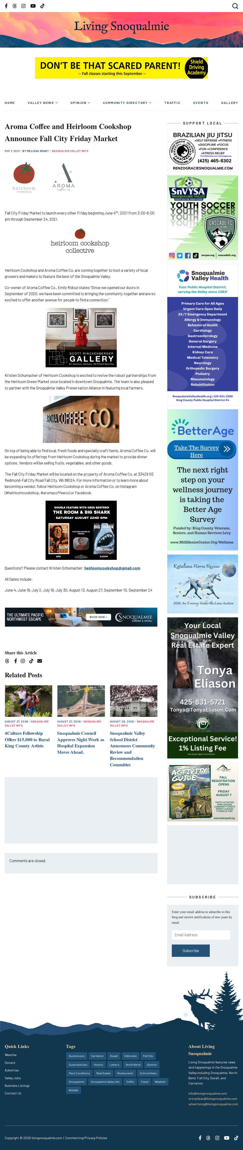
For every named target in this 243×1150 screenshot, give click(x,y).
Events (201, 103)
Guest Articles (78, 1064)
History (98, 1064)
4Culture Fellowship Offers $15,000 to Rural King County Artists (27, 739)
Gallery (229, 103)
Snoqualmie (76, 1081)
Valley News (41, 103)
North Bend (133, 1064)
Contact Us (13, 1093)
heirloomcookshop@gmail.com (112, 568)
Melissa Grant (38, 150)
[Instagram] (24, 662)
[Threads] (9, 662)
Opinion (78, 103)
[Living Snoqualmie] (121, 27)
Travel (145, 1081)
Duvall (114, 1055)
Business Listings (17, 1085)
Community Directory (125, 103)
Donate (10, 1063)
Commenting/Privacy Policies (86, 1138)
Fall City (148, 1055)
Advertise (12, 1070)
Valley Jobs (13, 1078)
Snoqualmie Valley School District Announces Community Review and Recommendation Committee (132, 749)
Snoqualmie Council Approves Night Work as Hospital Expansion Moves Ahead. (80, 742)
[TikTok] (33, 662)
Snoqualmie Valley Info (70, 150)
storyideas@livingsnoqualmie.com (212, 1099)
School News (148, 1073)
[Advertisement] (81, 810)
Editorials (130, 1055)
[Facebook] (16, 662)
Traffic (172, 103)
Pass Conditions (79, 1073)
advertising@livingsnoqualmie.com (213, 1104)
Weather (11, 1055)
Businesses (77, 1055)
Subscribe (191, 950)
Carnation (97, 1055)
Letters (114, 1064)
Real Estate (103, 1073)
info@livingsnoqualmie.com (207, 1093)
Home (10, 103)
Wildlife (73, 1090)
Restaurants (125, 1073)
